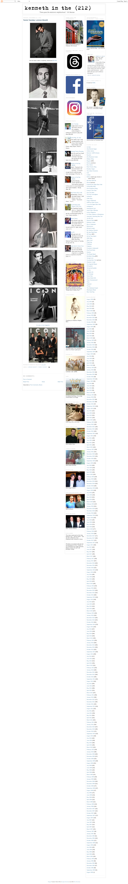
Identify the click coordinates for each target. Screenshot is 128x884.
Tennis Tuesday (42, 367)
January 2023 (90, 397)
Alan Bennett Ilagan (92, 149)
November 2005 (91, 865)
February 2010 (90, 749)
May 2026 (89, 306)
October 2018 (90, 513)
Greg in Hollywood (91, 200)
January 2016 (90, 588)
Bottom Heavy (74, 218)
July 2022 (89, 410)
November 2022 (91, 401)
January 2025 (90, 342)
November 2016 (91, 565)
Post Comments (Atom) (36, 385)
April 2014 (89, 636)
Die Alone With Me (91, 180)
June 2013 (89, 658)
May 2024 (89, 360)
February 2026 (90, 313)
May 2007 (89, 824)
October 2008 (90, 786)
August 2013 (90, 654)
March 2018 (90, 529)
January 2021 (90, 451)
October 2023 (90, 376)
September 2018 (91, 515)
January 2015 (90, 615)
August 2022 (90, 408)
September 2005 (91, 870)
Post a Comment (27, 379)
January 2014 (90, 642)
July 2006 (89, 847)
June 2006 (89, 849)
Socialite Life (90, 272)
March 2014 (90, 638)
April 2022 (89, 417)
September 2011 (91, 706)
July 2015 (89, 601)
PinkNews (89, 244)
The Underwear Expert (92, 288)
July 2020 (89, 465)
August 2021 (90, 435)
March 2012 (90, 692)
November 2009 (91, 756)
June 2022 (89, 413)
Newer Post (26, 381)
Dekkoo (89, 177)
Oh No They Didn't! (91, 236)
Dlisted (88, 182)
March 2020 (90, 474)
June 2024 (89, 358)
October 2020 (90, 458)
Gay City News (90, 192)
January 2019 (90, 506)
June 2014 (89, 631)
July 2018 (89, 520)
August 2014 (90, 626)
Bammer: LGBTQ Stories (93, 153)
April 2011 (89, 717)
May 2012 (89, 688)
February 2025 (90, 340)
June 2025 (89, 331)
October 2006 (90, 840)
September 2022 (91, 406)
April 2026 (89, 308)
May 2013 (89, 661)
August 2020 (90, 463)
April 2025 (89, 335)
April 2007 (89, 827)
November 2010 (91, 729)
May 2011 (89, 715)
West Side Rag (90, 292)
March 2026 (90, 310)
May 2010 (89, 742)
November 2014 (91, 620)
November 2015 (91, 592)
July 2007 (89, 820)
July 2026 (89, 301)
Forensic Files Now (91, 190)
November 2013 (91, 647)
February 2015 (90, 613)
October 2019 (90, 485)
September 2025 (91, 324)
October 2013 (90, 649)
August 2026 (90, 299)
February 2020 (90, 476)
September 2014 (91, 624)
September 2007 (91, 815)
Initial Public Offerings (92, 210)
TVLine (88, 286)
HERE (93, 82)
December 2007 (91, 808)
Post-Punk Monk (91, 250)
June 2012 (89, 686)
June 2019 (89, 495)
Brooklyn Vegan (91, 169)
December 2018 (91, 508)
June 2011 (89, 713)
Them (88, 282)
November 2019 (91, 483)
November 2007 (91, 811)
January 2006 (90, 861)
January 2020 (90, 479)
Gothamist (89, 196)
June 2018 (89, 522)
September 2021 (91, 433)
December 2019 (91, 481)
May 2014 (89, 633)
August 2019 (90, 490)
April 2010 (89, 745)
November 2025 (91, 319)
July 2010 (89, 738)
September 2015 (91, 597)
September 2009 (91, 761)
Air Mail (89, 147)
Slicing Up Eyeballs (92, 268)
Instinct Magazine (91, 212)
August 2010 (90, 736)
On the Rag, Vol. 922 (75, 137)
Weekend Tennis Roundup (77, 151)
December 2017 (91, 535)
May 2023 (89, 388)
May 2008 (89, 797)
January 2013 (90, 670)
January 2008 (90, 806)
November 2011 (91, 701)
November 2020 (91, 456)
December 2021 (91, 426)
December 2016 (91, 563)
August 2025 (90, 326)
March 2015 (90, 611)
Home (43, 381)
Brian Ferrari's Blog (91, 167)
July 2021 (89, 438)
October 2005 (90, 867)
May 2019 (89, 497)
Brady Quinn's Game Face (77, 246)
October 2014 (90, 622)
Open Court (89, 240)
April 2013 (89, 663)
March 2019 (90, 501)
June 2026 (89, 304)
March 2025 (90, 338)
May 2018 (89, 524)
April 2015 (89, 608)
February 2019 (90, 504)
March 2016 (90, 583)
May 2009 (89, 770)
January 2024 (90, 370)
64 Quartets (90, 266)
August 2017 (90, 545)
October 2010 (90, 731)
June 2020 (89, 467)
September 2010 (91, 733)
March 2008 (90, 801)
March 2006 (90, 856)
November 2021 (91, 429)
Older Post (60, 381)
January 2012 (90, 697)
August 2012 (90, 681)
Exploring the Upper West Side (94, 184)
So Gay (89, 270)
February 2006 (90, 858)
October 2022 (90, 404)
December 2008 (91, 781)
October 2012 (90, 676)
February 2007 (90, 831)
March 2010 (90, 747)
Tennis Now (90, 276)
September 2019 (91, 488)
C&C (88, 172)
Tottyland (89, 284)
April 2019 (89, 499)
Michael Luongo (91, 228)
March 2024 (90, 365)
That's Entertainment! (92, 280)
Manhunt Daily (90, 220)
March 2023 (90, 392)
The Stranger (90, 274)
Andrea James (90, 151)
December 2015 (91, 590)
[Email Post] (48, 367)
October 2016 (90, 567)
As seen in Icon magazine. (43, 325)
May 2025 (89, 333)
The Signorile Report (92, 264)
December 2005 (91, 863)
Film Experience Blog (92, 188)
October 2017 (90, 540)
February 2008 (90, 804)
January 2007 (90, 833)
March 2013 (90, 665)
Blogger (49, 881)
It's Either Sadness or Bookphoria (95, 214)
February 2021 (90, 449)
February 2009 (90, 776)
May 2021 (89, 442)
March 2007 (90, 829)
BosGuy (89, 163)
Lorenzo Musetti (33, 367)
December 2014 (91, 617)
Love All (72, 232)
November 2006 (91, 838)
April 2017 (89, 554)
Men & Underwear (91, 224)
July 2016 (89, 574)
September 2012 (91, 679)
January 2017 (90, 560)
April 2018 (89, 526)
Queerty (89, 252)
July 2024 (89, 356)
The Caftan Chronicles (92, 171)
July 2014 (89, 629)
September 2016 (91, 570)
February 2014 (90, 640)
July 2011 (89, 711)
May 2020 (89, 470)
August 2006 (90, 845)
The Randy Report (91, 254)
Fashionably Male (91, 186)
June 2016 (89, 576)
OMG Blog (89, 238)
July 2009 (89, 765)
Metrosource (90, 226)
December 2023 (91, 372)
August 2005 (90, 872)
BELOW (55, 60)
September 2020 (91, 460)
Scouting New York (91, 260)
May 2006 (89, 852)
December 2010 (91, 726)
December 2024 (91, 345)
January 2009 (90, 779)
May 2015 (89, 606)
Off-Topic (89, 234)
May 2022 (89, 415)
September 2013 (91, 651)
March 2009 (90, 774)
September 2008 (91, 788)
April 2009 (89, 772)
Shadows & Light (91, 262)
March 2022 (90, 420)
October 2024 (90, 349)
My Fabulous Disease (92, 230)
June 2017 (89, 549)
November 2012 (91, 674)
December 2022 (91, 399)
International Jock (91, 208)
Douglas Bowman (64, 881)
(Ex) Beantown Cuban (92, 157)
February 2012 (90, 695)
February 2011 (90, 722)
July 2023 (89, 383)
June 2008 (89, 795)
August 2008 (90, 790)
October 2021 (90, 431)
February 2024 (90, 367)
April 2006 (89, 854)
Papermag (89, 242)
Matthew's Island (91, 222)
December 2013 (91, 645)
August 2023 (90, 381)
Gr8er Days (89, 198)
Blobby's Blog (90, 159)
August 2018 (90, 517)
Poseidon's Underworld (92, 248)
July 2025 (89, 329)
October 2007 (90, 813)
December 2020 (91, 454)
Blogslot (89, 161)
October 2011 (90, 704)
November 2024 (91, 347)
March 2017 (90, 556)
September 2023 (91, 379)
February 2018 (90, 531)
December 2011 (91, 699)
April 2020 (89, 472)
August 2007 (90, 817)
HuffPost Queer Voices (92, 202)
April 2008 (89, 799)
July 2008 (89, 792)
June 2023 (89, 385)
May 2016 (89, 579)
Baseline (89, 155)
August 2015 (90, 599)
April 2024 (89, 363)
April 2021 (89, 445)
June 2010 (89, 740)
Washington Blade (91, 290)
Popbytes (89, 246)
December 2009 (91, 754)
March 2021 (90, 447)
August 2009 (90, 763)
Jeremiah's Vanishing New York (94, 216)
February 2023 (90, 395)
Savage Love (90, 258)
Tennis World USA (91, 278)
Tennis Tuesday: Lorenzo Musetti (35, 20)
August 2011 (90, 708)
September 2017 (91, 542)
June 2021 (89, 440)
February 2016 (90, 586)
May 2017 (89, 551)
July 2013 (89, 656)
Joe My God (90, 218)
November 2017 (91, 538)
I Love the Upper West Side (94, 204)
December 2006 (91, 836)
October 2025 (90, 322)
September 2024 (91, 351)
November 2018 (91, 510)
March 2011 (90, 720)
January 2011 (90, 724)
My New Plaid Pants (92, 232)
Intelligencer (90, 206)
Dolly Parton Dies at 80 (76, 192)
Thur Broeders (77, 881)
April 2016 (89, 581)
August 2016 (90, 572)
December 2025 (91, 317)
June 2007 (89, 822)
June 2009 (89, 767)
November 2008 (91, 783)
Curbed (88, 175)
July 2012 (89, 683)
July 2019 (89, 492)
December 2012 (91, 672)
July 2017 (89, 547)
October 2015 (90, 595)
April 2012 (89, 690)
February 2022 (90, 422)
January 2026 (90, 315)
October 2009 (90, 758)
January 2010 (90, 751)
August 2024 (90, 354)
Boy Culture (90, 165)
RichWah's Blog (91, 256)
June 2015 (89, 604)
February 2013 (90, 667)
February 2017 (90, 558)
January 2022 (90, 424)
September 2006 (91, 842)
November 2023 (91, 374)
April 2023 (89, 390)
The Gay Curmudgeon (92, 194)
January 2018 (90, 533)
